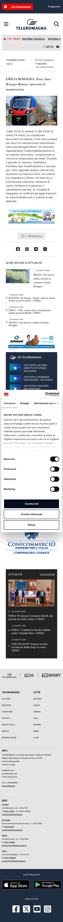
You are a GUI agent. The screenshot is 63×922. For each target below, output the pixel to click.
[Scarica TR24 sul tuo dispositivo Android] (47, 884)
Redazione (6, 705)
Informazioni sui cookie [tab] (47, 403)
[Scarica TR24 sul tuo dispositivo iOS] (16, 884)
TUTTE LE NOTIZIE (47, 574)
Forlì (35, 718)
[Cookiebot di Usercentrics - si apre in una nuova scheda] (45, 394)
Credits (5, 731)
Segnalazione (10, 738)
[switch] (54, 469)
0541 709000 (10, 842)
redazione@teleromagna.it (12, 814)
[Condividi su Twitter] (27, 249)
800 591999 (9, 827)
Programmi (54, 6)
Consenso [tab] (9, 403)
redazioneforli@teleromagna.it (14, 861)
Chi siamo (6, 699)
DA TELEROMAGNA (29, 357)
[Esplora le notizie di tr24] (6, 24)
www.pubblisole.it (8, 786)
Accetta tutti (31, 503)
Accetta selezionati (31, 514)
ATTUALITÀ (49, 60)
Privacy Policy (8, 725)
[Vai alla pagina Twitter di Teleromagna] (26, 909)
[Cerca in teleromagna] (56, 24)
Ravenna (37, 725)
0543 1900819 (10, 858)
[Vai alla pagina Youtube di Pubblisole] (37, 911)
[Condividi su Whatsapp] (45, 249)
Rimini (35, 731)
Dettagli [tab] (24, 403)
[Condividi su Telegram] (36, 249)
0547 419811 (10, 811)
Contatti (6, 718)
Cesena (36, 705)
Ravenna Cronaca (33, 38)
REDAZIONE (42, 63)
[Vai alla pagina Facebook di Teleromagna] (17, 911)
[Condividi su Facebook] (17, 249)
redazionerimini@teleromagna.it (14, 845)
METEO (50, 46)
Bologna (37, 699)
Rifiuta (31, 525)
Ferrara (37, 712)
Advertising (7, 712)
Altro (36, 738)
